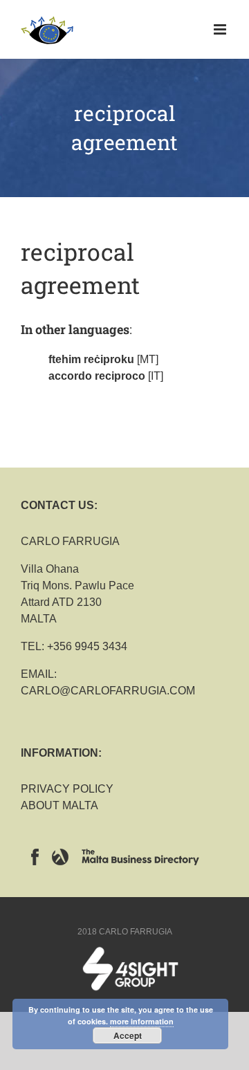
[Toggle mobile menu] (221, 29)
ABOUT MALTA (59, 805)
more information (142, 1021)
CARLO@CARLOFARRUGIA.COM (108, 691)
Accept (127, 1035)
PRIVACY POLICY (67, 789)
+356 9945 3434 (87, 646)
